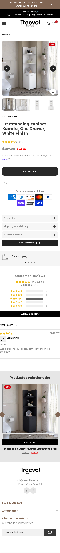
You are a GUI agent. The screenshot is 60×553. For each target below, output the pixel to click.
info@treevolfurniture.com (41, 15)
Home (5, 34)
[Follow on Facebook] (27, 490)
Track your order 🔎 (30, 11)
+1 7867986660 (17, 15)
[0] (53, 23)
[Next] (53, 68)
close (55, 4)
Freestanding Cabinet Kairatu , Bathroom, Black (30, 448)
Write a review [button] (30, 313)
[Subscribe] (50, 532)
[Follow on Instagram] (33, 490)
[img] (6, 333)
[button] (9, 141)
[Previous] (7, 68)
